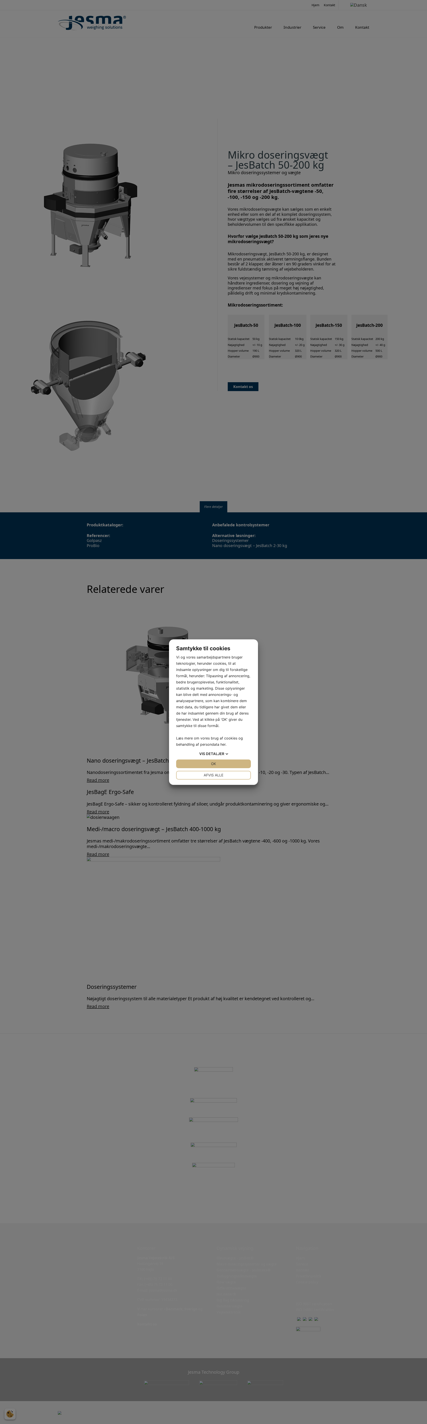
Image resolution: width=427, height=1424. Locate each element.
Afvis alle (214, 775)
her (223, 744)
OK (213, 763)
